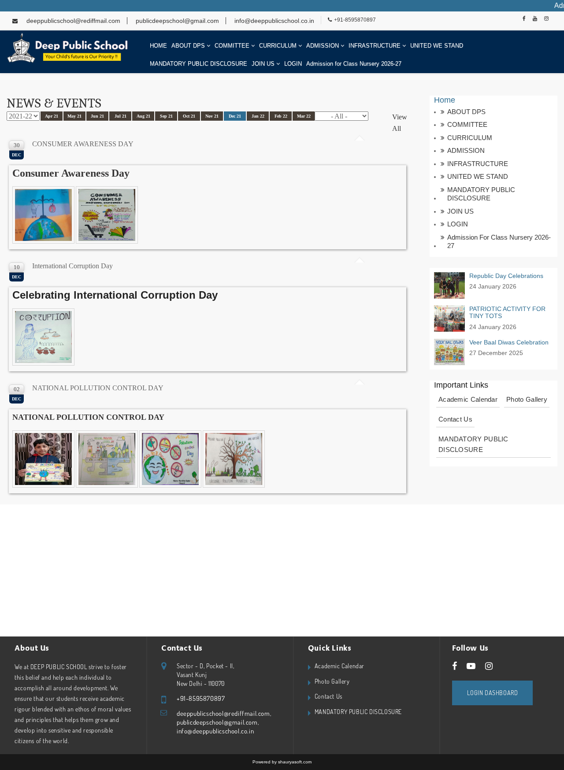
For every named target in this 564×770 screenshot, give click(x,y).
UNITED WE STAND (436, 45)
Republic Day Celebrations (506, 275)
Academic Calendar (467, 399)
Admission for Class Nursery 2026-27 (353, 63)
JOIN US (264, 63)
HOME (158, 45)
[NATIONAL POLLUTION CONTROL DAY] (44, 459)
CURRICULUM (278, 45)
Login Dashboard (492, 692)
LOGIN (293, 63)
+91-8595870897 (355, 20)
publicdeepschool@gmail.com (176, 20)
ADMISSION (323, 45)
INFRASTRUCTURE (375, 45)
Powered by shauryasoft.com (282, 761)
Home (444, 100)
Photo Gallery (526, 399)
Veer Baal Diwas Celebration (509, 342)
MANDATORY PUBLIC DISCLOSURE (198, 63)
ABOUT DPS (189, 45)
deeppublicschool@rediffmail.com (73, 20)
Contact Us (455, 419)
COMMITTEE (233, 45)
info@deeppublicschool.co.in (273, 20)
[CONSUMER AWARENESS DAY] (44, 215)
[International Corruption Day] (44, 337)
